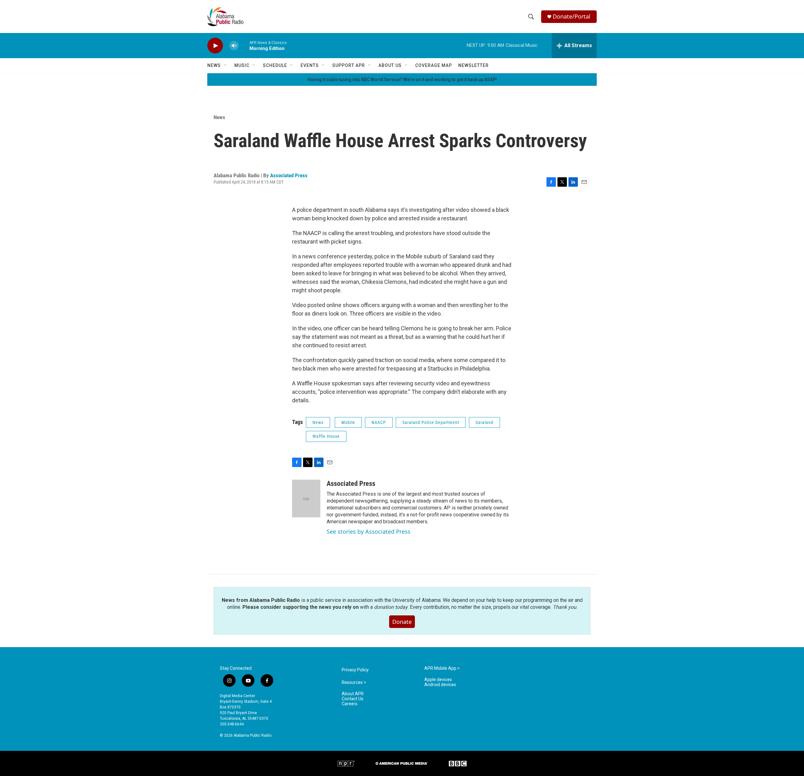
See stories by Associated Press (368, 531)
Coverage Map (433, 65)
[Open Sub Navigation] (225, 65)
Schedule (275, 65)
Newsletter (473, 65)
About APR (353, 693)
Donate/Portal (571, 16)
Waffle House (326, 436)
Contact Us (352, 698)
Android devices (440, 684)
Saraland (484, 422)
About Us (390, 65)
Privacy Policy (355, 670)
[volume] (234, 46)
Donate (402, 621)
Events (310, 65)
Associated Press (288, 175)
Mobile (348, 422)
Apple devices (438, 679)
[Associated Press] (306, 498)
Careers (349, 704)
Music (241, 65)
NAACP (379, 422)
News (214, 65)
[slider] (244, 45)
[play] (215, 45)
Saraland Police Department (430, 422)
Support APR (348, 65)
